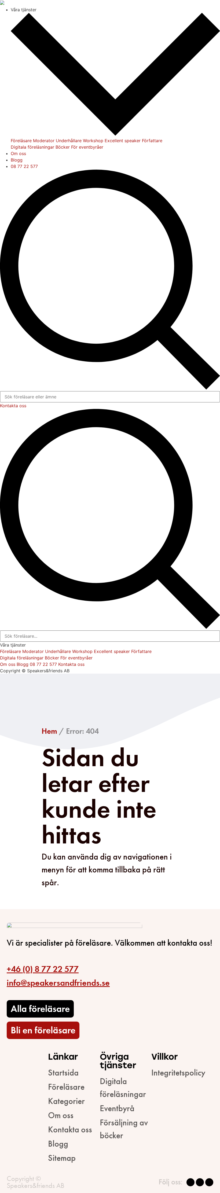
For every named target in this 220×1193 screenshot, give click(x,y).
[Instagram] (200, 1182)
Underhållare (69, 140)
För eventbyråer (87, 147)
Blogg (17, 160)
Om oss (18, 153)
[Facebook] (190, 1182)
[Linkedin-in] (209, 1182)
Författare (152, 140)
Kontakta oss (13, 405)
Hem (49, 731)
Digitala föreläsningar (32, 147)
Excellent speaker (123, 140)
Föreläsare (21, 140)
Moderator (43, 140)
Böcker (63, 147)
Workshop (93, 140)
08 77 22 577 (24, 166)
